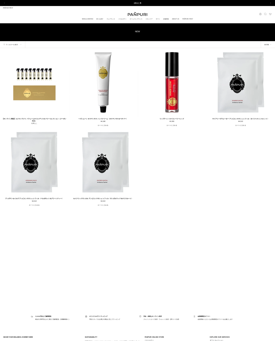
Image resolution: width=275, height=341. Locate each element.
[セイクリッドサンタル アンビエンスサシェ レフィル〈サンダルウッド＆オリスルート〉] (103, 162)
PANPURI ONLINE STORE (154, 337)
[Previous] (4, 3)
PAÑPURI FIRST (8, 8)
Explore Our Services (220, 337)
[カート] (270, 14)
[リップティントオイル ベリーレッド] (172, 82)
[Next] (271, 3)
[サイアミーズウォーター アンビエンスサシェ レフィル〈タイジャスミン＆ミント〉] (240, 82)
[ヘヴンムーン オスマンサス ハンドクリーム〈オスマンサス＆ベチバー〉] (103, 82)
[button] (87, 19)
